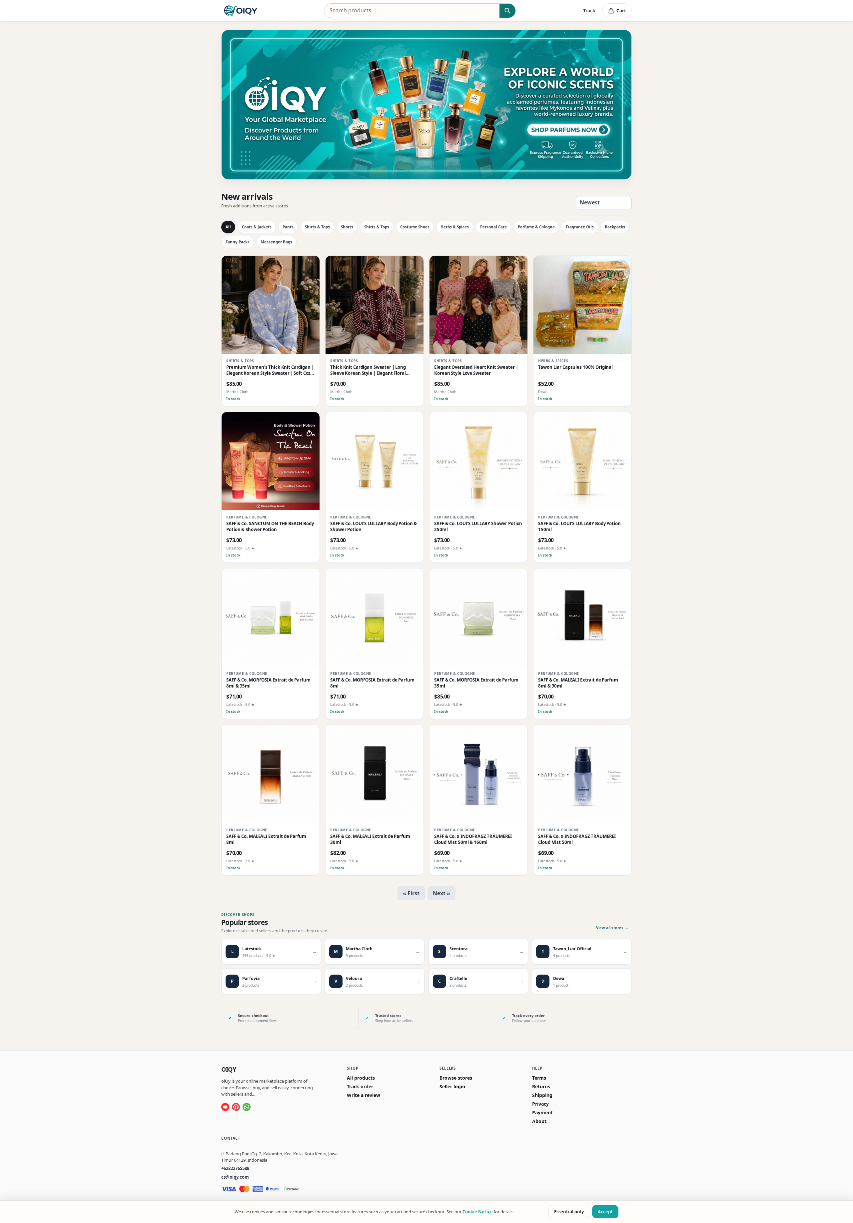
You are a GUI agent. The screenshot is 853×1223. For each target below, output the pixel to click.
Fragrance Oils (580, 226)
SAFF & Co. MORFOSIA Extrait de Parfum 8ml (372, 683)
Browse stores (455, 1078)
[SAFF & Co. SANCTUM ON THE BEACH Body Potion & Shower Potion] (271, 461)
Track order (360, 1087)
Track (589, 10)
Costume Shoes (414, 226)
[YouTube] (225, 1107)
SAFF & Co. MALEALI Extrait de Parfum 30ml (370, 840)
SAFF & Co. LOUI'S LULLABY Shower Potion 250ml (478, 527)
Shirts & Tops (317, 226)
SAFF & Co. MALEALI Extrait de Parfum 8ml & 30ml (578, 683)
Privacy (540, 1104)
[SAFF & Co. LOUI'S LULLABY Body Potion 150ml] (582, 461)
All (228, 226)
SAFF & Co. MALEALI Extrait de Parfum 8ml (266, 840)
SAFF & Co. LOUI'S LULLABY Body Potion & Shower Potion (373, 527)
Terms (539, 1078)
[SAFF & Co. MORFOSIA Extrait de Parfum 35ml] (478, 617)
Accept (605, 1212)
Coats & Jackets (257, 226)
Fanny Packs (238, 241)
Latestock (234, 548)
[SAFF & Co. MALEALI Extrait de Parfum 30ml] (375, 774)
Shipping (542, 1095)
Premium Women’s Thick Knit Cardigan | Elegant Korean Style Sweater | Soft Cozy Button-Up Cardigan (270, 370)
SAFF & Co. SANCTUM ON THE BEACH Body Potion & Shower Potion (270, 527)
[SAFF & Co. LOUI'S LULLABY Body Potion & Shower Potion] (375, 461)
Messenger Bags (276, 241)
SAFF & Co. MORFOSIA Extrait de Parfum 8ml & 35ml (268, 683)
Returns (541, 1087)
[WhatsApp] (247, 1107)
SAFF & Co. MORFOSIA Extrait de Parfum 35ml (476, 683)
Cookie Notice (477, 1212)
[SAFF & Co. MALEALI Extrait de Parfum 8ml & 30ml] (582, 617)
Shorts (347, 226)
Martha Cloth (237, 392)
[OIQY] (240, 10)
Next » (441, 893)
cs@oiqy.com (235, 1177)
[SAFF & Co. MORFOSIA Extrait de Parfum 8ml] (375, 617)
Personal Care (493, 226)
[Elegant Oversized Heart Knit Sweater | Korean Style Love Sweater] (478, 305)
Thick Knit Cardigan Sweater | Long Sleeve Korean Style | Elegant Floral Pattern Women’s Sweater (368, 370)
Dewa (542, 392)
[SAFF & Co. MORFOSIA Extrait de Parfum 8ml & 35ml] (271, 617)
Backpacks (615, 226)
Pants (288, 226)
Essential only (569, 1212)
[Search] (507, 11)
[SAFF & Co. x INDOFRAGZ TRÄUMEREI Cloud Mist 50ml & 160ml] (478, 774)
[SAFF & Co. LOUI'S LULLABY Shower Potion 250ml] (478, 461)
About (539, 1121)
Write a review (363, 1095)
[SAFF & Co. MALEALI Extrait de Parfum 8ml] (271, 774)
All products (361, 1078)
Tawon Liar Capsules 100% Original (575, 367)
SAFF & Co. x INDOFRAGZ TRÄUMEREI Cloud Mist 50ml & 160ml (473, 840)
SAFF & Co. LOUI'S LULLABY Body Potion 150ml (579, 527)
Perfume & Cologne (536, 226)
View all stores (612, 927)
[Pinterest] (236, 1107)
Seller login (452, 1087)
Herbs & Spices (454, 226)
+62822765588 (235, 1168)
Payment (542, 1113)
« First (411, 893)
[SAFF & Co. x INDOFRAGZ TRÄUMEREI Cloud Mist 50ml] (582, 774)
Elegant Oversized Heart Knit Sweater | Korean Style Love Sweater (476, 370)
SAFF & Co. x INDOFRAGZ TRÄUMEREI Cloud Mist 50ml (577, 840)
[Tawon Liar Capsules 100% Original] (582, 305)
